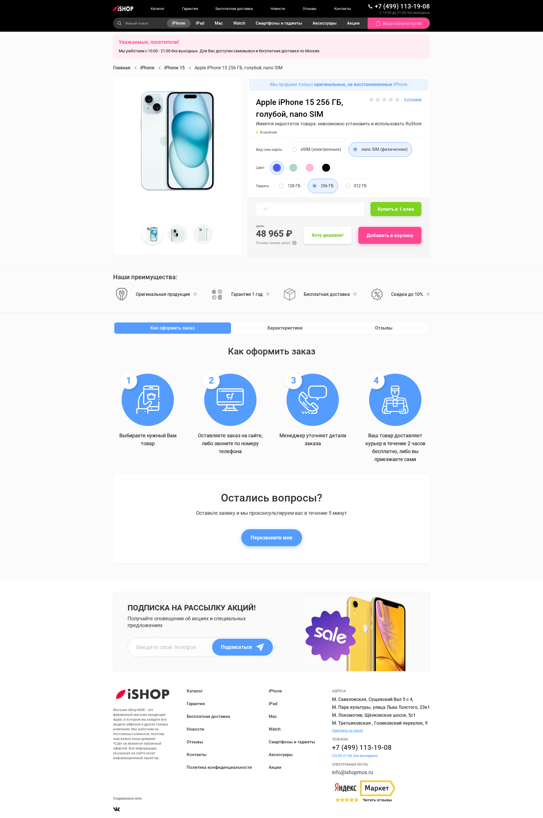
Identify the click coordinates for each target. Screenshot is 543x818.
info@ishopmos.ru (352, 772)
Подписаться (236, 647)
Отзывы (309, 9)
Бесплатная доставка (234, 9)
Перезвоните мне (271, 538)
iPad (200, 23)
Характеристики (284, 328)
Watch (239, 23)
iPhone (178, 23)
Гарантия (190, 9)
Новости (278, 9)
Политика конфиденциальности (219, 767)
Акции (353, 23)
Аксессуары (325, 23)
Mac (219, 23)
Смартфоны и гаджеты (279, 23)
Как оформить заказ (172, 328)
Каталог (157, 9)
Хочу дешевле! (327, 235)
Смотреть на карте (347, 731)
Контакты (342, 9)
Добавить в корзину (390, 235)
